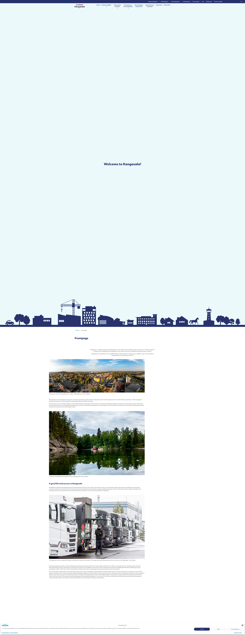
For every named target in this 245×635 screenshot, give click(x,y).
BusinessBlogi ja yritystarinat (139, 5)
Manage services (238, 632)
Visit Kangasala (164, 1)
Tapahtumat (159, 5)
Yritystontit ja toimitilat (117, 5)
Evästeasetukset (5, 632)
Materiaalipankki (175, 1)
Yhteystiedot (167, 5)
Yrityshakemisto (186, 1)
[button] (242, 625)
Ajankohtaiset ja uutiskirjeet (149, 5)
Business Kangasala (152, 1)
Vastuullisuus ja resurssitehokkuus (128, 5)
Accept (202, 629)
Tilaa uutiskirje (196, 1)
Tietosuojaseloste (14, 632)
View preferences (235, 629)
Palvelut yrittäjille (106, 5)
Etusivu (98, 5)
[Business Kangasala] (80, 6)
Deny (218, 629)
